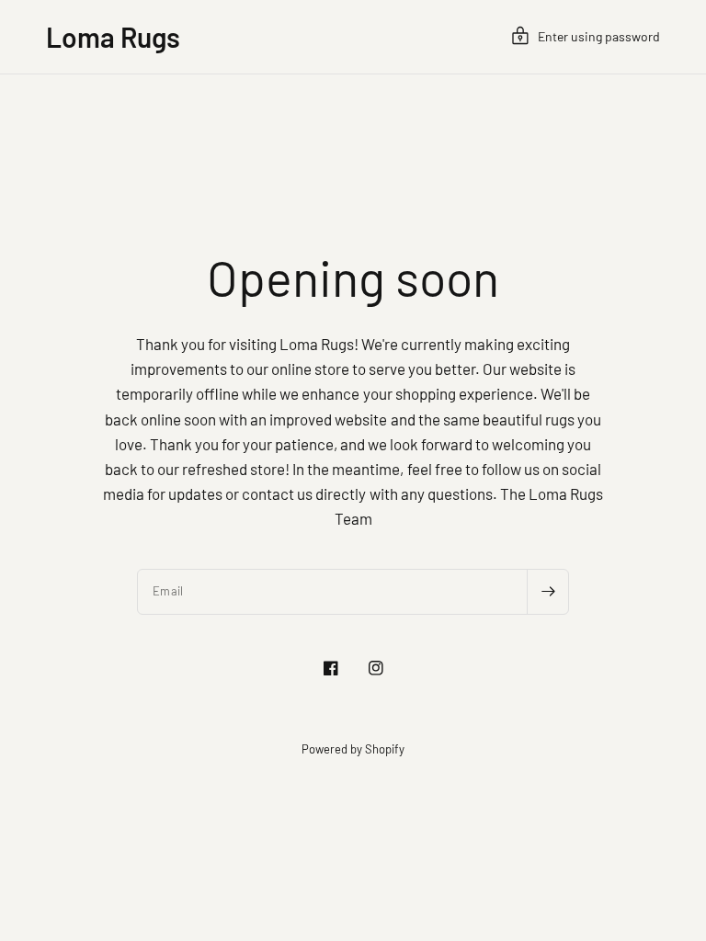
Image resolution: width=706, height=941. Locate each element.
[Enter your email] (548, 592)
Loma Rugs (113, 37)
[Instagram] (376, 668)
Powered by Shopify (353, 749)
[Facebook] (331, 668)
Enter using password (599, 36)
